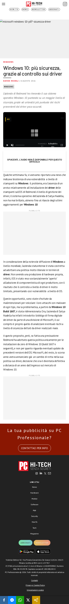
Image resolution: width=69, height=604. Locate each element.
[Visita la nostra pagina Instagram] (36, 473)
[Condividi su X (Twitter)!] (28, 600)
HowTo (34, 522)
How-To (14, 9)
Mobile (34, 498)
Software (34, 504)
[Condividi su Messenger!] (12, 600)
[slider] (20, 145)
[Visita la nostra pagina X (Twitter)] (45, 473)
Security (34, 516)
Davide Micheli (11, 81)
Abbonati (54, 9)
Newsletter (38, 9)
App (34, 510)
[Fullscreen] (62, 145)
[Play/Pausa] (7, 145)
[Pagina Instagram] (65, 4)
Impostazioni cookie (35, 590)
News (25, 9)
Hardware (34, 493)
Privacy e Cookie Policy (35, 585)
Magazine (34, 533)
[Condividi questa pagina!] (36, 600)
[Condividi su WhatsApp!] (20, 600)
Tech (34, 528)
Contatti (34, 580)
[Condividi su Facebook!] (4, 600)
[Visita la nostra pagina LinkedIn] (40, 473)
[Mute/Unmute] (12, 145)
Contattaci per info (34, 448)
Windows (8, 62)
